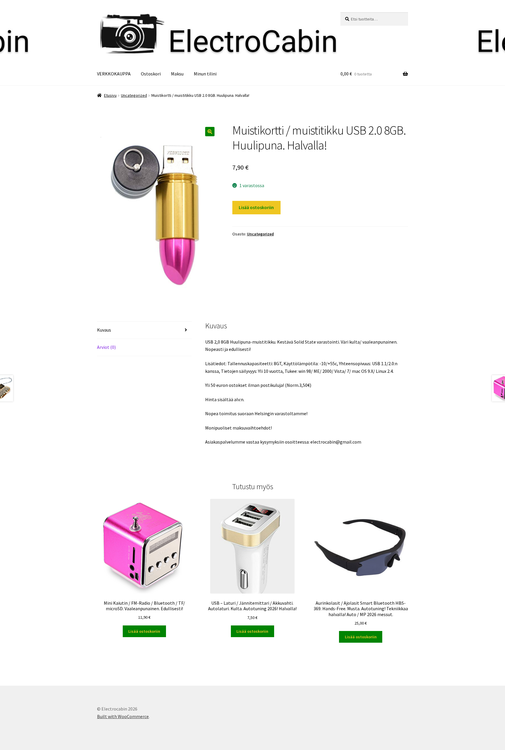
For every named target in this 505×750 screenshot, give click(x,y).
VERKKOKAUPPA (114, 74)
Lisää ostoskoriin (256, 207)
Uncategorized (134, 95)
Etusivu (110, 95)
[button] (210, 131)
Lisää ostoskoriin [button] (144, 631)
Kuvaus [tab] (104, 330)
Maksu (177, 74)
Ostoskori (151, 74)
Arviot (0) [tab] (106, 347)
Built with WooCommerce (123, 716)
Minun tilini (205, 74)
